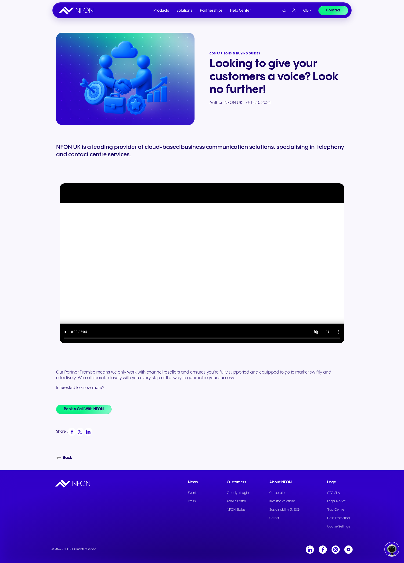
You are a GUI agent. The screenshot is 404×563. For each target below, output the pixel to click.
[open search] (284, 10)
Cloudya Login (238, 493)
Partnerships (211, 11)
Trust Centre (335, 509)
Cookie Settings (338, 526)
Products (161, 11)
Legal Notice (336, 501)
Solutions (184, 11)
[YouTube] (348, 549)
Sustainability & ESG (284, 509)
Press (192, 501)
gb (306, 11)
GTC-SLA (333, 493)
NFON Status (236, 509)
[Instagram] (336, 549)
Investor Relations (282, 501)
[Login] (294, 10)
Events (193, 493)
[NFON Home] (77, 10)
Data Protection (338, 518)
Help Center (240, 11)
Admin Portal (236, 501)
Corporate (277, 493)
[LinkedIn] (310, 549)
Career (274, 518)
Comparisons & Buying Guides (234, 53)
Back (67, 458)
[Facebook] (323, 549)
